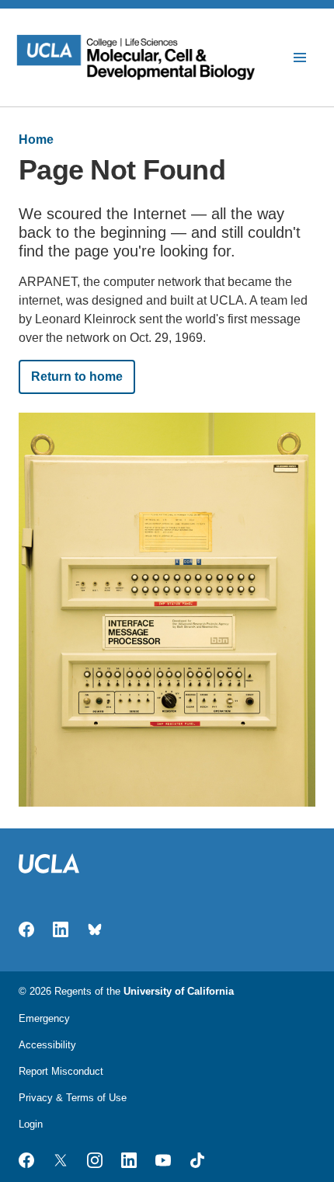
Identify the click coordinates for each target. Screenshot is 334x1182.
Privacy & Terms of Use (73, 1098)
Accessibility (47, 1045)
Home (36, 139)
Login (31, 1124)
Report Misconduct (61, 1071)
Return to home (77, 376)
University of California (179, 991)
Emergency (44, 1018)
